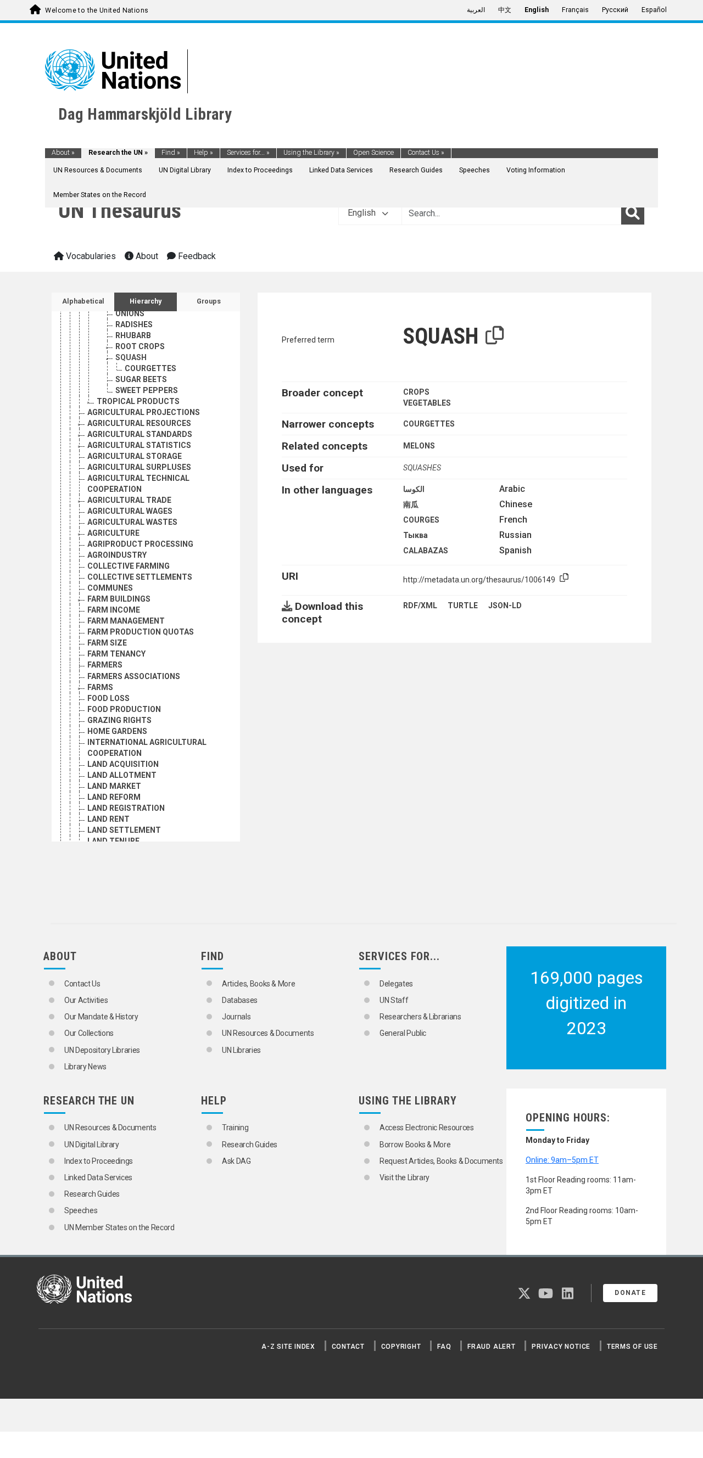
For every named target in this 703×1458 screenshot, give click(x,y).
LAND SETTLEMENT (124, 830)
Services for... (248, 152)
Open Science (373, 152)
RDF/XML (420, 605)
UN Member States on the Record (119, 1227)
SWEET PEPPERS (146, 390)
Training (235, 1127)
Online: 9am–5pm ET (562, 1160)
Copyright (401, 1346)
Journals (236, 1016)
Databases (240, 1000)
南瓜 (411, 504)
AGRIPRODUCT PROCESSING (140, 544)
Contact (348, 1346)
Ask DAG (236, 1161)
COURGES (421, 519)
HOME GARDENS (117, 731)
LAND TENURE (113, 841)
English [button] (363, 213)
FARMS (100, 687)
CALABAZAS (425, 550)
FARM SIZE (107, 642)
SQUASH (131, 357)
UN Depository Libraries (102, 1050)
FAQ (444, 1346)
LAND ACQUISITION (123, 764)
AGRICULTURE (113, 533)
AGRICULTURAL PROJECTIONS (143, 412)
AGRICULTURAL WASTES (132, 522)
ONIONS (129, 313)
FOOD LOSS (108, 698)
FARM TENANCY (116, 653)
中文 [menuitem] (504, 10)
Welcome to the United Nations (96, 10)
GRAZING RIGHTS (119, 720)
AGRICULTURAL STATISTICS (139, 445)
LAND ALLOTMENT (122, 775)
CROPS (416, 392)
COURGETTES (150, 368)
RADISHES (134, 324)
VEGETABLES (427, 403)
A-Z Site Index (288, 1346)
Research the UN (118, 152)
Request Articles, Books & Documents (441, 1161)
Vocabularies (90, 256)
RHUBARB (133, 335)
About (63, 152)
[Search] (633, 213)
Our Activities (86, 1000)
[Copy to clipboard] (495, 336)
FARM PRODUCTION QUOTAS (140, 631)
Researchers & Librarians (420, 1016)
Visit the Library (404, 1177)
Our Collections (89, 1033)
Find (170, 152)
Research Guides (416, 170)
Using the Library (311, 152)
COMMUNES (110, 588)
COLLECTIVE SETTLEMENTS (139, 577)
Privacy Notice (561, 1346)
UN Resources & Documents (97, 170)
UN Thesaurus (119, 210)
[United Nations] (113, 69)
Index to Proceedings (260, 170)
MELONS (419, 445)
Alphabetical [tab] (83, 301)
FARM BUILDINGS (118, 599)
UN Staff (394, 1000)
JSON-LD (505, 605)
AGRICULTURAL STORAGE (134, 456)
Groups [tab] (209, 301)
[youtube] (545, 1295)
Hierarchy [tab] (145, 301)
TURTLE (463, 605)
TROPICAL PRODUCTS (138, 401)
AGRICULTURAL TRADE (129, 500)
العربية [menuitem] (476, 10)
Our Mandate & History (101, 1016)
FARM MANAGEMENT (126, 620)
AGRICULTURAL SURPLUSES (139, 467)
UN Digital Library (185, 170)
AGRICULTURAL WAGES (129, 511)
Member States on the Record (99, 195)
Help (203, 152)
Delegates (396, 983)
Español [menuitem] (654, 10)
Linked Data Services (341, 170)
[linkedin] (567, 1295)
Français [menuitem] (575, 10)
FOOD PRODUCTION (124, 709)
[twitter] (524, 1295)
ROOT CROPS (140, 346)
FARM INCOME (113, 609)
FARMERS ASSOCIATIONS (133, 676)
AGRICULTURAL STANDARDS (139, 434)
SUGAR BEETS (141, 379)
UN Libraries (241, 1050)
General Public (403, 1033)
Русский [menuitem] (615, 10)
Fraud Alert (491, 1346)
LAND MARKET (114, 786)
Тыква (415, 535)
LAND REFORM (114, 797)
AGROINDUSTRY (117, 555)
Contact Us (426, 152)
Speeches (474, 170)
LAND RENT (108, 819)
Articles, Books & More (258, 983)
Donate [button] (630, 1293)
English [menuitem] (537, 10)
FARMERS (104, 664)
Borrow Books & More (415, 1144)
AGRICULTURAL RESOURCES (139, 423)
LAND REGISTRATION (126, 808)
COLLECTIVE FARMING (128, 566)
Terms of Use (632, 1346)
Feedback (196, 256)
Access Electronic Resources (427, 1127)
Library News (85, 1066)
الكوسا (414, 489)
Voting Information (535, 170)
